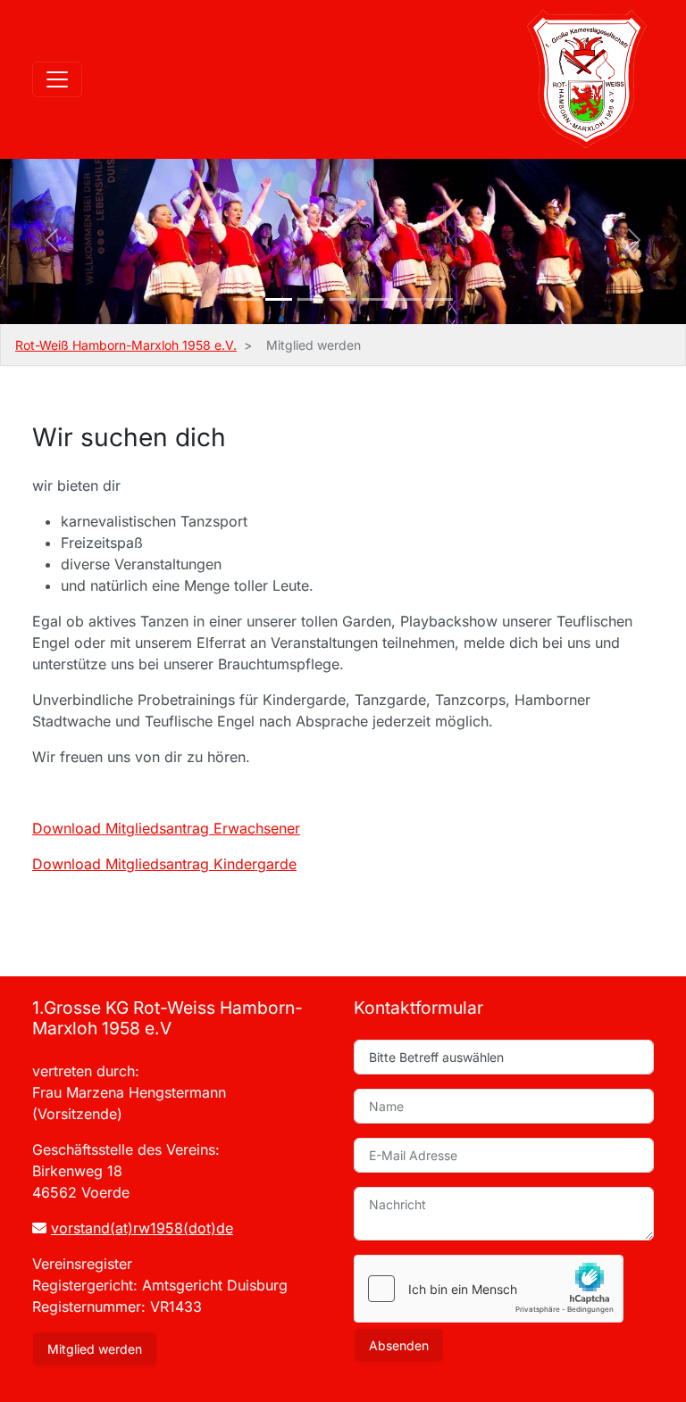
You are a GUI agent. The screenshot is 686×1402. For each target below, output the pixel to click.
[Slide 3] (310, 299)
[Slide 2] (278, 299)
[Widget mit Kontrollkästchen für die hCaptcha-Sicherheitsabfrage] (488, 1289)
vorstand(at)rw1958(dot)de (142, 1228)
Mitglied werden (94, 1348)
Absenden (399, 1345)
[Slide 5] (375, 299)
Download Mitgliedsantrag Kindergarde (164, 864)
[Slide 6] (407, 299)
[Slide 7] (439, 299)
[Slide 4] (343, 299)
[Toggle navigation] (57, 79)
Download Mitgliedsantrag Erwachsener (166, 828)
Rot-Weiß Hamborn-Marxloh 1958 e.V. (126, 345)
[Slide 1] (246, 299)
